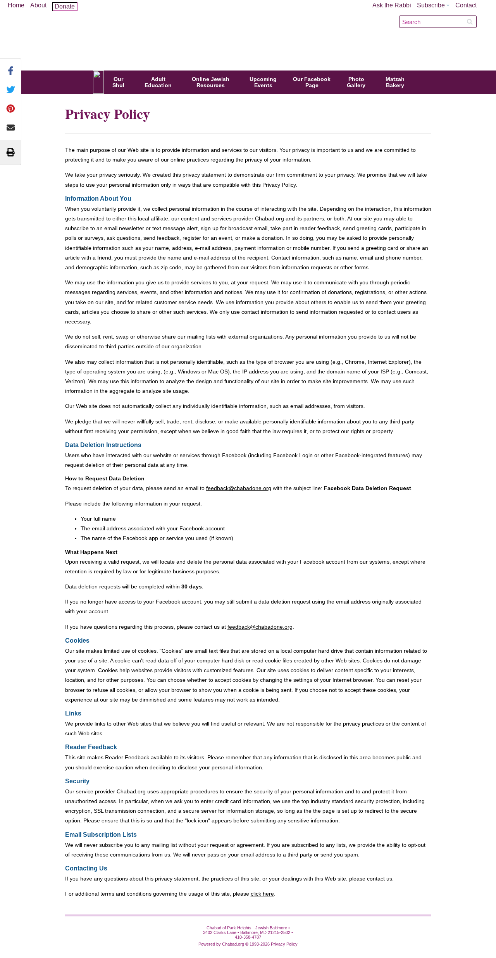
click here (262, 894)
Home (16, 5)
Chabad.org (233, 944)
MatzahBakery (395, 82)
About (38, 5)
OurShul (118, 82)
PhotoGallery (356, 82)
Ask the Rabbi (391, 5)
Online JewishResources (210, 82)
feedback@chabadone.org (238, 488)
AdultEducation (158, 82)
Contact (466, 5)
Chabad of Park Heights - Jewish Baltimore (251, 36)
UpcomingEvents (263, 82)
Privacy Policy (284, 944)
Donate (65, 6)
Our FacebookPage (312, 82)
